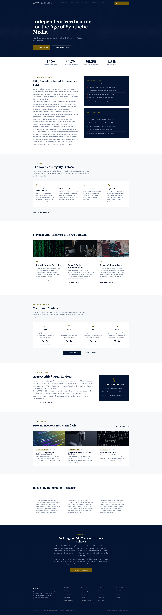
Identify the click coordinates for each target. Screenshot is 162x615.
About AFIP (118, 591)
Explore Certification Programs (44, 403)
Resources (101, 597)
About (104, 3)
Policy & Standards (86, 600)
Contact (118, 597)
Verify (72, 3)
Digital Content (67, 591)
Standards (64, 3)
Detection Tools (102, 591)
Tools (86, 3)
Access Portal (121, 3)
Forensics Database (69, 600)
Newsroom (101, 594)
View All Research (122, 426)
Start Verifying (72, 353)
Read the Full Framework (42, 212)
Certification (95, 3)
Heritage (83, 597)
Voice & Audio (67, 594)
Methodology (84, 591)
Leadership (118, 594)
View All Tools (90, 353)
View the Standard (61, 48)
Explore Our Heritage (81, 570)
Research (79, 3)
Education (83, 594)
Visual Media (67, 597)
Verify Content (41, 48)
